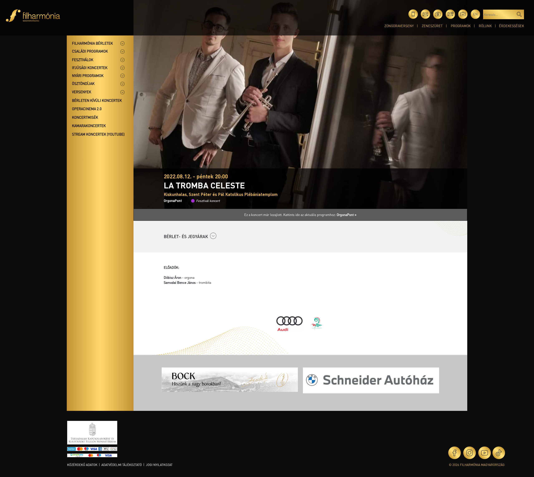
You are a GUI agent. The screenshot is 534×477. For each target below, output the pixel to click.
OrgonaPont (173, 201)
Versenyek (81, 92)
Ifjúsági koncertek (89, 67)
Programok (461, 26)
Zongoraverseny (399, 26)
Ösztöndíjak (83, 83)
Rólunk (485, 26)
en (475, 14)
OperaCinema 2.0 (87, 108)
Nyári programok (87, 75)
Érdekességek (511, 26)
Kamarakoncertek (89, 125)
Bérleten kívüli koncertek (97, 100)
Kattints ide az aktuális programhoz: (319, 214)
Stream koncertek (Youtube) (98, 134)
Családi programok (90, 51)
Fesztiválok (82, 59)
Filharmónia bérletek (92, 43)
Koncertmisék (85, 117)
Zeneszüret (432, 26)
